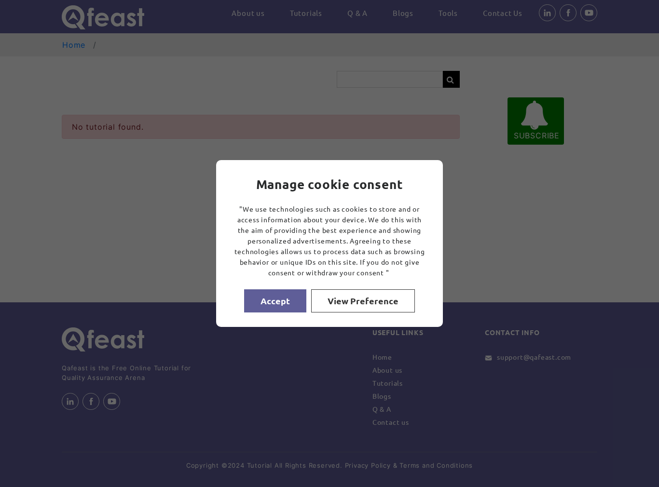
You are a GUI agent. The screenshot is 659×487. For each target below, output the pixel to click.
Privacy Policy (368, 465)
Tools (448, 12)
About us (248, 12)
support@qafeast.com (534, 356)
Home (73, 45)
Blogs (403, 12)
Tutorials (306, 12)
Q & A (357, 12)
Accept (275, 300)
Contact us (390, 422)
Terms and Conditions (436, 465)
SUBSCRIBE (537, 135)
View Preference (363, 300)
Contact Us (502, 12)
